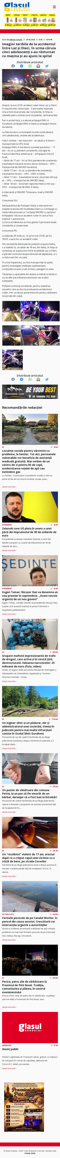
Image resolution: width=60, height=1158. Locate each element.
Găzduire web (50, 1151)
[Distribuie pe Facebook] (13, 66)
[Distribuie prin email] (38, 66)
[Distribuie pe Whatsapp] (30, 66)
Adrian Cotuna (15, 39)
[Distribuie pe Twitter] (47, 66)
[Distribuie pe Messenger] (21, 66)
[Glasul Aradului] (12, 6)
